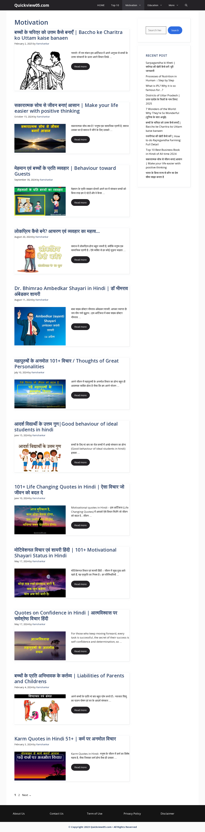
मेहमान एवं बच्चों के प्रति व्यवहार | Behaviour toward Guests (65, 171)
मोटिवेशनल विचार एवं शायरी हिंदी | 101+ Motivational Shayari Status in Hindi (65, 552)
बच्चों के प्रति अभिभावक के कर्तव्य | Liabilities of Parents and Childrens (69, 678)
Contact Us (56, 813)
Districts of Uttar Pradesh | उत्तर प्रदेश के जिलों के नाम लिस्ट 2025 (163, 99)
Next (26, 795)
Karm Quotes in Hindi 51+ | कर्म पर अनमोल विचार (65, 738)
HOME (101, 5)
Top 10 (115, 5)
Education (153, 5)
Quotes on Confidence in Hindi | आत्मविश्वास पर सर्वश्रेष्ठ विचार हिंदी (65, 615)
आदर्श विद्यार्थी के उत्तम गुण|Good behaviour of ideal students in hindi (66, 426)
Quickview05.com (31, 5)
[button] (186, 5)
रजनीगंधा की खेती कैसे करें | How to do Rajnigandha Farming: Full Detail (163, 140)
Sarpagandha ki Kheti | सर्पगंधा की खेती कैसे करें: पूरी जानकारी (160, 67)
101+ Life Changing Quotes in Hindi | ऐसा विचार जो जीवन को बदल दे (69, 489)
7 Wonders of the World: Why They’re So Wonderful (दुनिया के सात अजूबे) (162, 113)
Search (175, 30)
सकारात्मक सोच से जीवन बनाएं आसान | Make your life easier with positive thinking (66, 108)
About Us (19, 813)
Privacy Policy (132, 813)
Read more (80, 66)
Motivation (131, 5)
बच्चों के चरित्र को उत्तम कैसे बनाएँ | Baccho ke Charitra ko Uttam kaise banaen (68, 35)
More (172, 5)
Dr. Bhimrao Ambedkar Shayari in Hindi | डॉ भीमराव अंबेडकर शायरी (71, 291)
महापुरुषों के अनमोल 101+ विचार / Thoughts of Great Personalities (66, 363)
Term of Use (94, 813)
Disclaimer (167, 813)
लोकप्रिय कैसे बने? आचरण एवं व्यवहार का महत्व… (57, 231)
